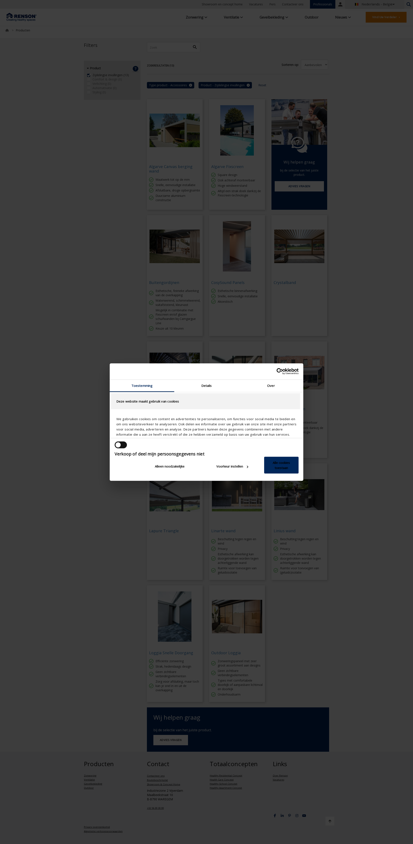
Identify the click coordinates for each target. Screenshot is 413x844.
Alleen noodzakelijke (170, 466)
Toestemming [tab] (142, 385)
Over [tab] (271, 385)
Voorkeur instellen (229, 466)
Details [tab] (206, 385)
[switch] (121, 444)
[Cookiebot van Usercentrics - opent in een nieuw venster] (280, 371)
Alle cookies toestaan (281, 465)
